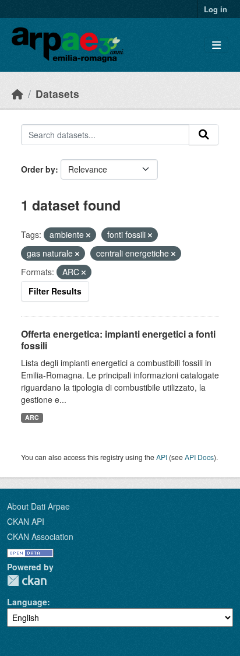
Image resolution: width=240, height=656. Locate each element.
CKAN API (25, 521)
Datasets (57, 93)
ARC (32, 417)
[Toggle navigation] (216, 45)
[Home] (17, 93)
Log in (215, 9)
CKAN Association (40, 536)
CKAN (27, 580)
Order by (38, 169)
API (161, 457)
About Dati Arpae (38, 506)
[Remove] (88, 235)
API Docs (199, 457)
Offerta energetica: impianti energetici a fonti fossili (118, 340)
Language (27, 602)
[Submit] (204, 134)
